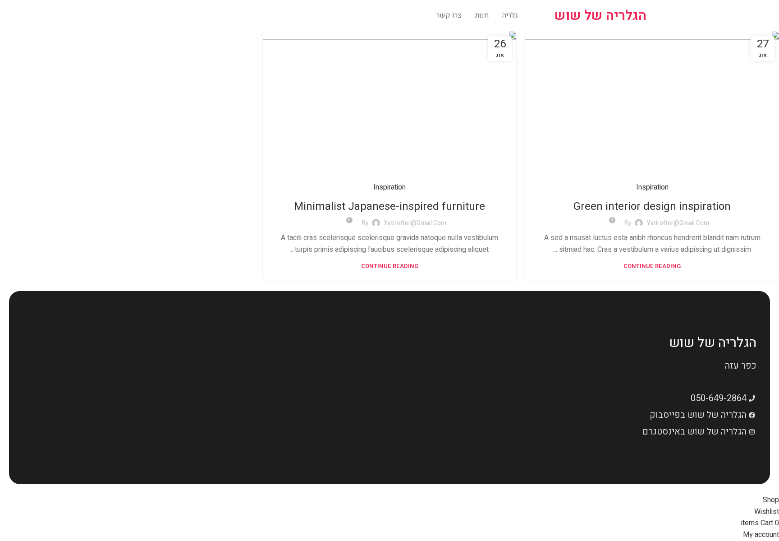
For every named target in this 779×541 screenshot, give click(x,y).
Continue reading (652, 266)
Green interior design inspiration (652, 206)
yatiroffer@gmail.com (677, 223)
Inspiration (652, 187)
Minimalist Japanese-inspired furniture (389, 206)
